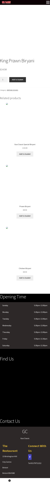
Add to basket (17, 79)
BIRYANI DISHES (12, 90)
